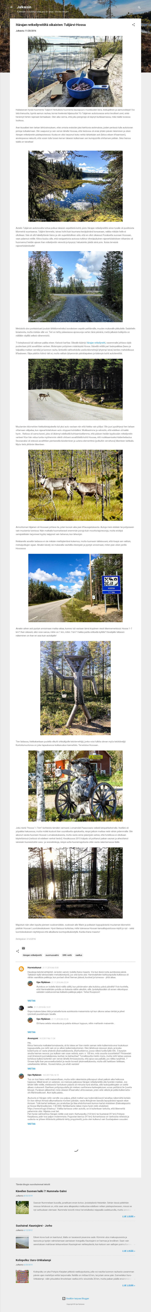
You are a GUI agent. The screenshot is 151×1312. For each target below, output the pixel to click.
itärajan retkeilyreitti (32, 955)
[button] (133, 25)
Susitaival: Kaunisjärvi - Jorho (34, 1225)
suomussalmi (52, 955)
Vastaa (31, 1001)
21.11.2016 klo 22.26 (59, 1019)
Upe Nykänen (43, 982)
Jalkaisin (24, 7)
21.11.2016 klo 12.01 (42, 1007)
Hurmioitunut (34, 967)
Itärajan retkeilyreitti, (96, 342)
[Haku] (139, 8)
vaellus (79, 955)
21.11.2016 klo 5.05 (50, 968)
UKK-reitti (67, 955)
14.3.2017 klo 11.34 (47, 1038)
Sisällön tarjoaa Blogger (77, 1298)
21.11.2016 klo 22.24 (59, 982)
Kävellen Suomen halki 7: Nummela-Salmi (41, 1191)
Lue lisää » (128, 1216)
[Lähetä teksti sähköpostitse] (23, 949)
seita (30, 1007)
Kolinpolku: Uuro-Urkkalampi (33, 1260)
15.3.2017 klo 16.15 (51, 1075)
